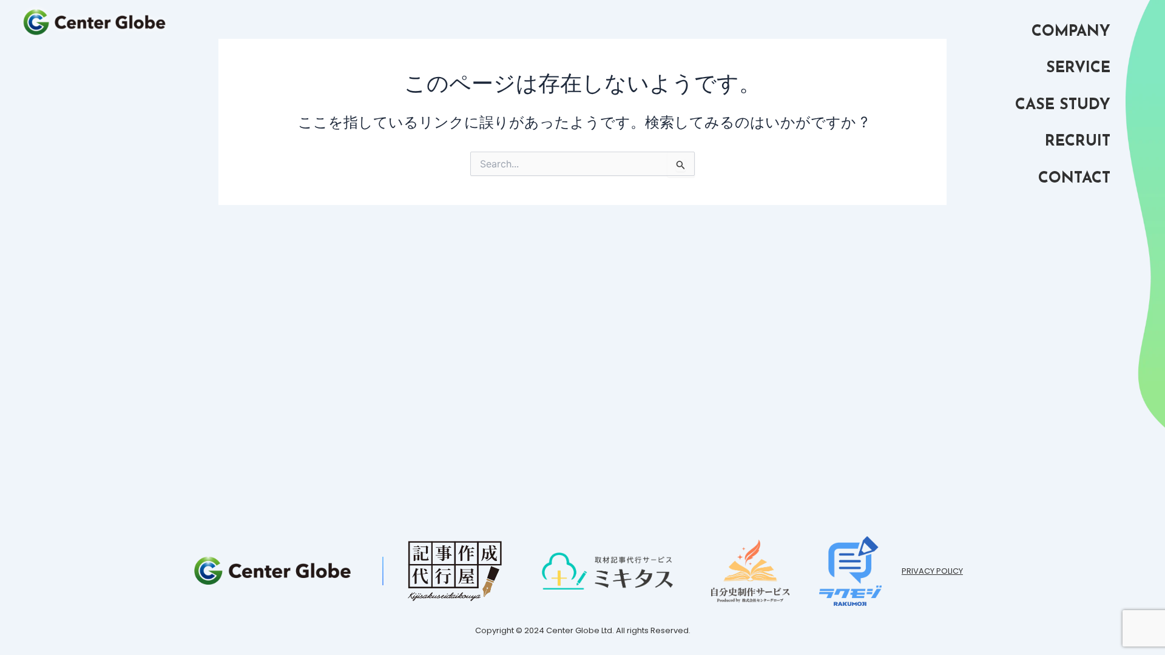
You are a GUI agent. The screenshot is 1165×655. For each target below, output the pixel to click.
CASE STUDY (1062, 105)
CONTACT (1074, 178)
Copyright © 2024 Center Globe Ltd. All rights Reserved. (583, 630)
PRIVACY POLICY (932, 571)
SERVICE (1078, 68)
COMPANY (1071, 31)
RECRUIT (1077, 141)
